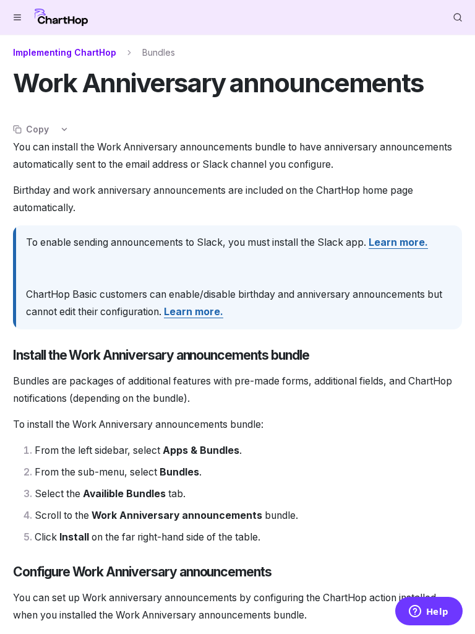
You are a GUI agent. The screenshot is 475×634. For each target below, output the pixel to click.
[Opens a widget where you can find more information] (429, 612)
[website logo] (61, 17)
